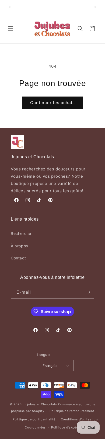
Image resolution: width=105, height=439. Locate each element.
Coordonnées (35, 427)
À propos (19, 245)
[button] (11, 29)
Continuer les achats (52, 102)
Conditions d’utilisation (79, 419)
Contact (18, 258)
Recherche (21, 233)
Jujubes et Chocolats (40, 404)
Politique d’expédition (68, 427)
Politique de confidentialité (34, 419)
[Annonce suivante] (95, 7)
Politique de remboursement (72, 411)
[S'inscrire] (88, 292)
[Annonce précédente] (10, 7)
